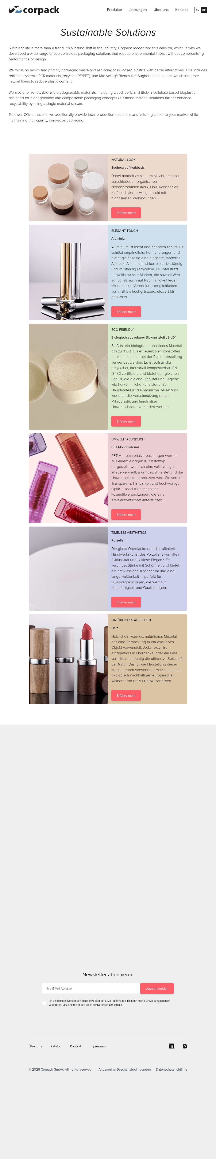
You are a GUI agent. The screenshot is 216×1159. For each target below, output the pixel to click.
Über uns (35, 1046)
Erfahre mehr (126, 212)
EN (197, 10)
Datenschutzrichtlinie (109, 1005)
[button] (114, 10)
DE (204, 10)
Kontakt (75, 1046)
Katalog (56, 1046)
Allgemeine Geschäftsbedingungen (125, 1069)
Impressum (98, 1046)
